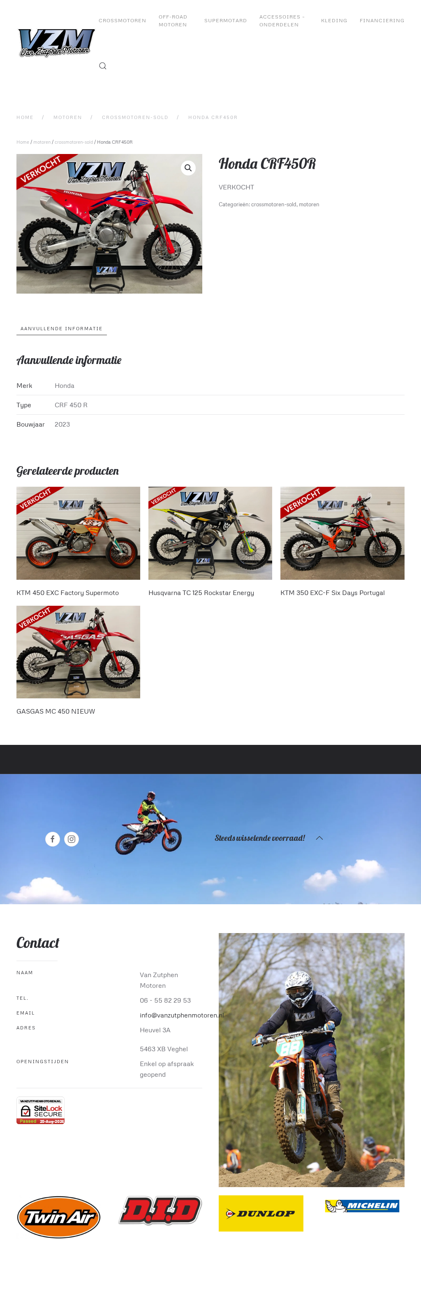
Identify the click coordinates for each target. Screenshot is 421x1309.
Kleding (334, 20)
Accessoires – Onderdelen (282, 21)
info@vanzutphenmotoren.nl (182, 1015)
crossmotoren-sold (74, 142)
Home (22, 142)
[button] (103, 65)
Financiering (382, 20)
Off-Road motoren (173, 21)
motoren (42, 142)
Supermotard (225, 20)
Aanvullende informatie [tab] (62, 328)
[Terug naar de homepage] (57, 43)
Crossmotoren (122, 20)
